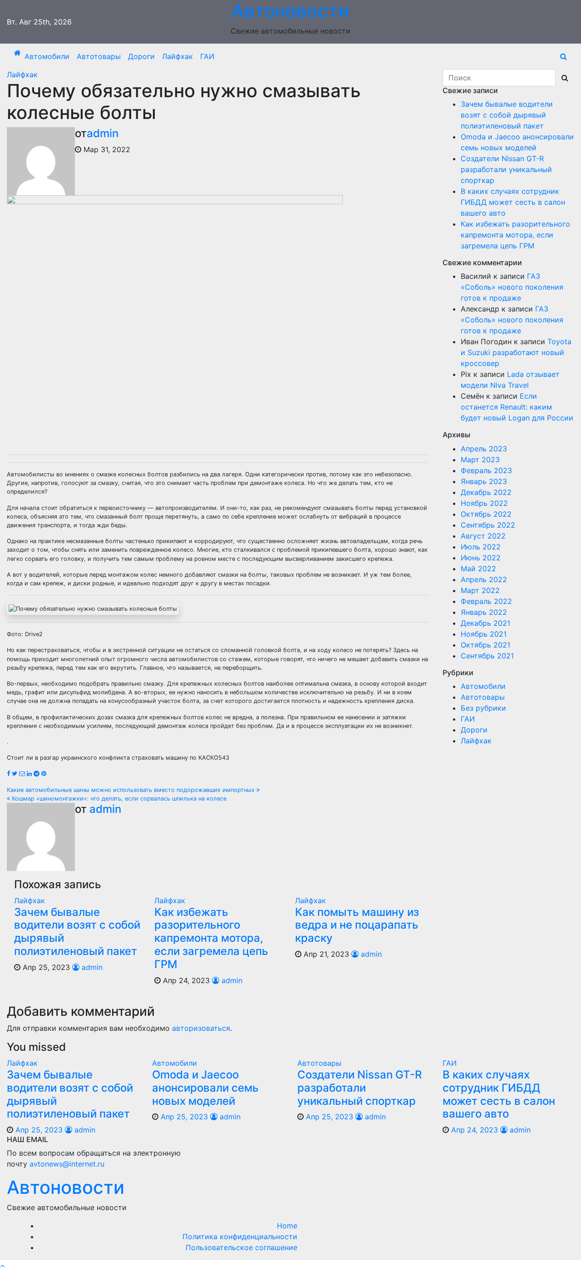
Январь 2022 (484, 612)
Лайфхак (177, 56)
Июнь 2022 (481, 557)
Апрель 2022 (484, 579)
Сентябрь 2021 (487, 655)
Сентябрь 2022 (488, 524)
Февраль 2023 (486, 470)
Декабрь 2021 (485, 623)
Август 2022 (483, 535)
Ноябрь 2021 (484, 633)
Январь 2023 (484, 481)
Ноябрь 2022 (484, 503)
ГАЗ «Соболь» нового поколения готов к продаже (512, 287)
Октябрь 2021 (485, 644)
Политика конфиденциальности (239, 1236)
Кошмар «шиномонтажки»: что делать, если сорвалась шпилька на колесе (118, 798)
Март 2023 (480, 459)
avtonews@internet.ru (67, 1163)
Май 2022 (478, 568)
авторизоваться (201, 1028)
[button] (563, 56)
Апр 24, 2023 (474, 1129)
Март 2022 (480, 590)
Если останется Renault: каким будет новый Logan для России (517, 406)
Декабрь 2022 (486, 492)
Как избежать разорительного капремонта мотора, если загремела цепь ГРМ (211, 938)
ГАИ (207, 56)
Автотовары (99, 56)
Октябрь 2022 (486, 514)
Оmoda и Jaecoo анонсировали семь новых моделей (205, 1088)
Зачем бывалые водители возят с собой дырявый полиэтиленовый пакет (77, 931)
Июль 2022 (481, 546)
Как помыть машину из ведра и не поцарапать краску (357, 925)
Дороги (141, 56)
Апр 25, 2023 (39, 1129)
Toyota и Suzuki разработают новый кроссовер (516, 352)
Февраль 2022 (486, 601)
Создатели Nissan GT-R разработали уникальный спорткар (506, 169)
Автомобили (47, 56)
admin (102, 133)
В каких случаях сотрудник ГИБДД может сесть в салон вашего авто (513, 202)
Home (287, 1225)
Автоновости (65, 1187)
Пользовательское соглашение (241, 1247)
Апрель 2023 (484, 448)
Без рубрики (483, 707)
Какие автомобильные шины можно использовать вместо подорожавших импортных (131, 789)
